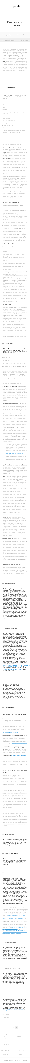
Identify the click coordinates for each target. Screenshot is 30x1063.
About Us (19, 1036)
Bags (5, 1036)
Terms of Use (21, 1050)
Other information (23, 40)
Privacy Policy (5, 1054)
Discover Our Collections (15, 2)
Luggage (6, 1038)
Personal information (8, 40)
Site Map (20, 1054)
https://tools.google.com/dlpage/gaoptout (12, 491)
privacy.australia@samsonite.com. (9, 784)
